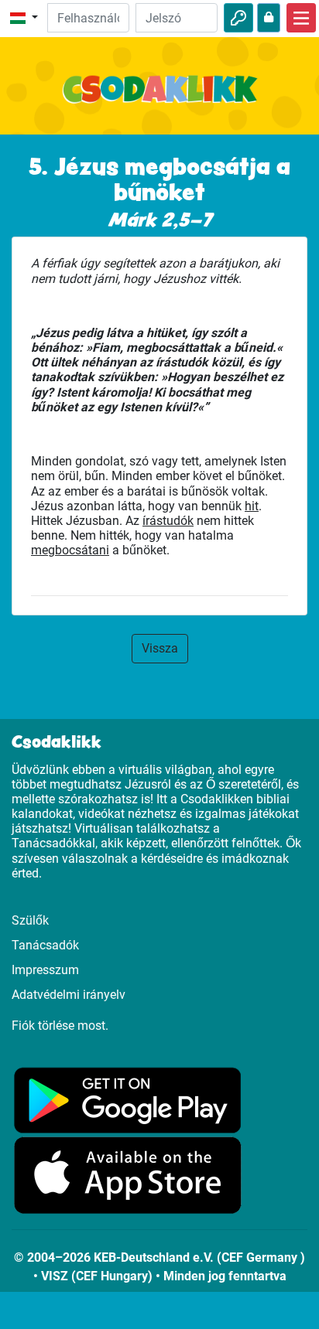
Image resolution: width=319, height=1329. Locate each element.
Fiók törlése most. (60, 1025)
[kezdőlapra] (159, 98)
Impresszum (45, 970)
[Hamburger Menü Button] (301, 17)
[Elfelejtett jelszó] (268, 17)
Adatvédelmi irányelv (68, 994)
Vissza (160, 648)
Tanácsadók (45, 945)
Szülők (30, 920)
